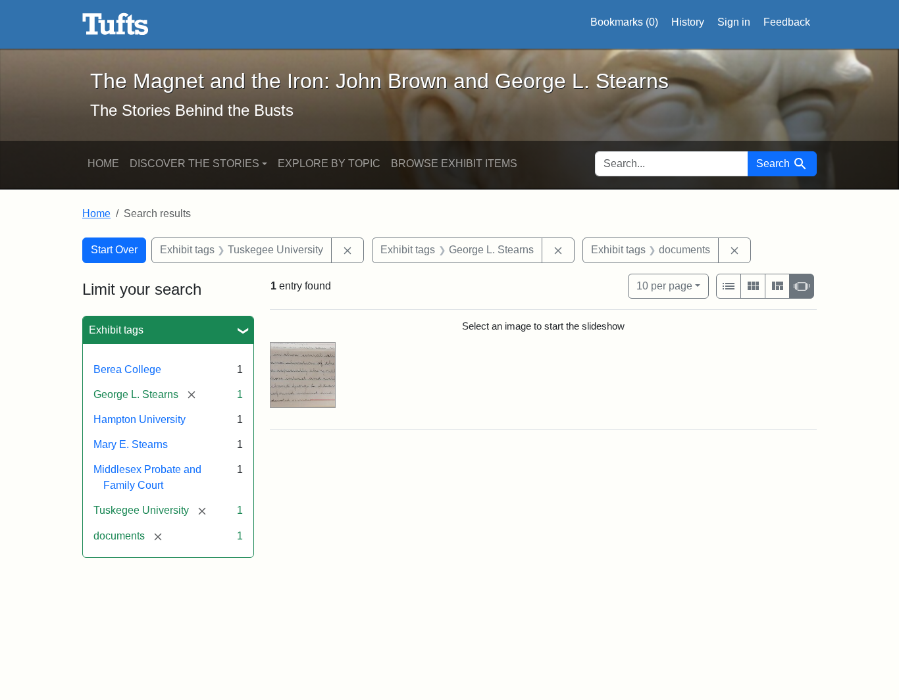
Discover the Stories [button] (194, 163)
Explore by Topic (329, 163)
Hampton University (139, 419)
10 (664, 285)
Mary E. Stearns (130, 444)
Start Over (114, 249)
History (687, 22)
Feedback (786, 22)
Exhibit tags (116, 330)
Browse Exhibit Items (454, 163)
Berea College (127, 369)
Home (103, 163)
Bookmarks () (624, 22)
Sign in (733, 22)
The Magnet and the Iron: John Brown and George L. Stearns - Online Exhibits (115, 24)
